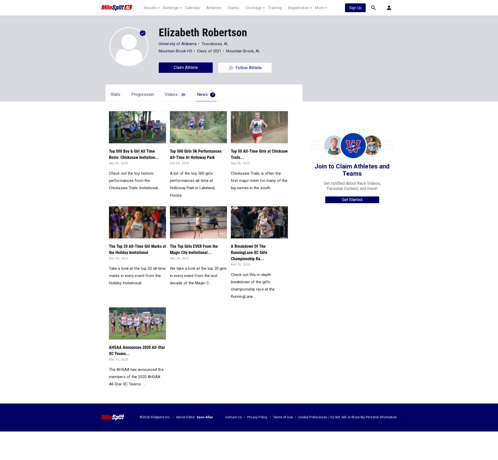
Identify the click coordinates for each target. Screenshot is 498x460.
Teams (233, 8)
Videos (175, 94)
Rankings (170, 8)
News (205, 94)
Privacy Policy (257, 417)
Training (275, 8)
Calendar (192, 8)
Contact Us (233, 417)
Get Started (352, 199)
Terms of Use (283, 417)
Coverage (253, 8)
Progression (142, 94)
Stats (115, 94)
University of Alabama (178, 43)
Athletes (213, 8)
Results (150, 8)
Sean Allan (205, 417)
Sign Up (355, 8)
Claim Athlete (186, 67)
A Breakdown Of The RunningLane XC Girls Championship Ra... (249, 252)
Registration (298, 8)
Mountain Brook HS (175, 51)
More (319, 8)
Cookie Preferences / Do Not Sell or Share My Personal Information (347, 417)
